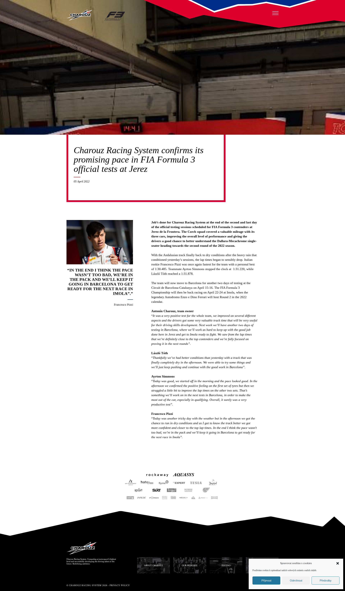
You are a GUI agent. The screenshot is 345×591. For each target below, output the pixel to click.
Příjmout (266, 580)
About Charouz (153, 565)
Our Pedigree (189, 565)
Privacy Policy (120, 585)
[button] (337, 563)
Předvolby (326, 580)
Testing (225, 565)
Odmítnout (296, 580)
